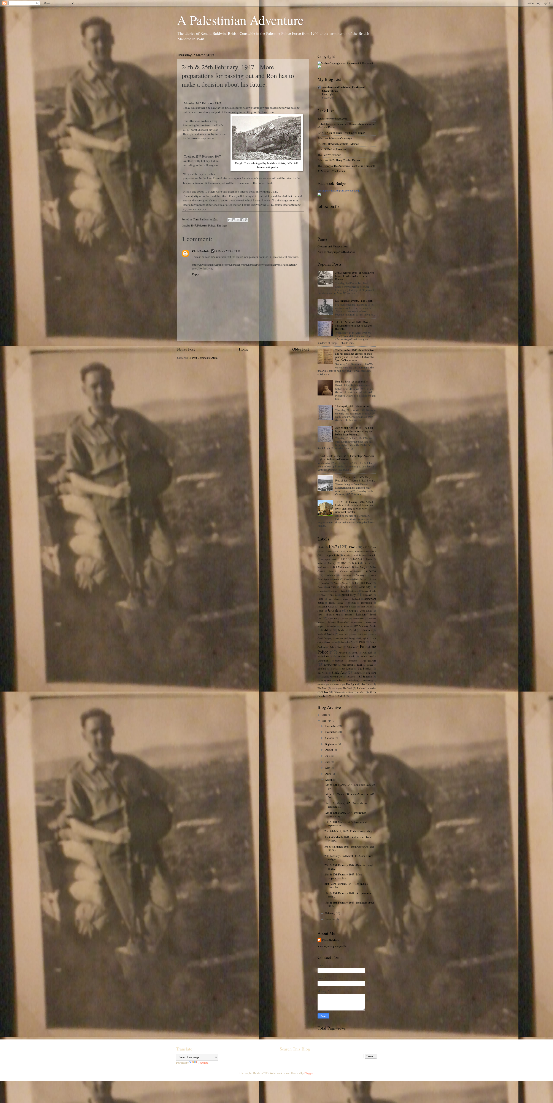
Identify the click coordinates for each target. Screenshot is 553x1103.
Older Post (300, 349)
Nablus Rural (347, 630)
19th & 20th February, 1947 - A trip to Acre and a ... (348, 894)
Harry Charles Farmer (338, 598)
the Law (366, 684)
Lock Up (332, 618)
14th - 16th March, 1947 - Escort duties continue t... (345, 804)
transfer (372, 688)
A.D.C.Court (369, 547)
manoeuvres (358, 618)
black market (323, 567)
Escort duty (364, 587)
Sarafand (322, 668)
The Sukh (347, 688)
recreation (369, 660)
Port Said (367, 652)
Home (243, 349)
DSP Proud (366, 583)
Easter (320, 586)
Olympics (363, 638)
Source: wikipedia (267, 167)
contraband (346, 575)
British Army (358, 567)
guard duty (348, 594)
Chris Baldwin (200, 251)
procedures (323, 656)
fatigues (354, 590)
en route (331, 586)
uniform (349, 692)
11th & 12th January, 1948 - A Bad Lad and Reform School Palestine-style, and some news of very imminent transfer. (354, 507)
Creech (347, 579)
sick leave (371, 672)
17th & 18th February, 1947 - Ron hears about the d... (349, 904)
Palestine (351, 647)
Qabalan (339, 660)
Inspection (366, 602)
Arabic (372, 555)
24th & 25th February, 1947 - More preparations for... (343, 876)
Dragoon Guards (341, 583)
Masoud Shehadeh (337, 622)
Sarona (334, 668)
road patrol (347, 664)
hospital (352, 602)
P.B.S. (362, 642)
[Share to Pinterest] (246, 220)
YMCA (341, 696)
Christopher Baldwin (328, 190)
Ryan (359, 664)
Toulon (360, 688)
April (328, 774)
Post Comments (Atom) (205, 358)
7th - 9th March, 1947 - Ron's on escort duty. (348, 831)
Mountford (331, 626)
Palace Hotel (336, 647)
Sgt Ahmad (347, 668)
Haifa (320, 598)
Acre (348, 551)
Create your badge (350, 190)
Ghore (323, 594)
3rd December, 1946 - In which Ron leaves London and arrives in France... (354, 276)
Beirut (355, 563)
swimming (368, 680)
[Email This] (229, 220)
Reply (195, 274)
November (331, 732)
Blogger (308, 1073)
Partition (342, 652)
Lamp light (327, 94)
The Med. (322, 688)
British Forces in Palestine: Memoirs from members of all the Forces (346, 125)
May (328, 768)
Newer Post (186, 349)
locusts (345, 618)
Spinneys (350, 676)
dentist (373, 579)
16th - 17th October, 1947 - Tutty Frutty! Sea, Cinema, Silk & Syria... (355, 478)
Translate (203, 1063)
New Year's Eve (359, 634)
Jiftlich (352, 610)
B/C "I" (345, 559)
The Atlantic (335, 684)
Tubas (324, 692)
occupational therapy (346, 638)
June (328, 762)
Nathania (367, 630)
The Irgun (222, 225)
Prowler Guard (346, 656)
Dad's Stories (360, 579)
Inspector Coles (326, 606)
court (337, 579)
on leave (332, 642)
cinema (371, 571)
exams (334, 590)
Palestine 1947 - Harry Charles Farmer (339, 160)
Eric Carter (347, 586)
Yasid (331, 696)
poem (355, 652)
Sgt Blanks (364, 668)
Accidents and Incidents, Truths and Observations (343, 89)
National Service (326, 634)
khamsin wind (333, 614)
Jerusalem (334, 610)
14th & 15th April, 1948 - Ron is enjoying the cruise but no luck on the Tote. (353, 325)
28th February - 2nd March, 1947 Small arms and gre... (348, 857)
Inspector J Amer (348, 606)
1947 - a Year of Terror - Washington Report (341, 133)
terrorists (321, 684)
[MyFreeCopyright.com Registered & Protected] (345, 63)
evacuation (322, 590)
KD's (320, 614)
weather (361, 692)
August (329, 750)
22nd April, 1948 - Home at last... (353, 406)
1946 (320, 547)
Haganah (367, 594)
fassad (344, 590)
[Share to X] (238, 220)
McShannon (356, 622)
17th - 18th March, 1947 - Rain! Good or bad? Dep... (349, 795)
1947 (193, 225)
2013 (325, 721)
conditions (330, 575)
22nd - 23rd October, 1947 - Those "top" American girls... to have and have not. (347, 457)
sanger (370, 664)
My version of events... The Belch (353, 301)
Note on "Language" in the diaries (336, 252)
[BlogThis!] (234, 220)
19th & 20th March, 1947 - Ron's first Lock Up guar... (349, 786)
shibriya (358, 672)
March (329, 780)
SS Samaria (365, 676)
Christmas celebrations (350, 571)
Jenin (320, 610)
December (331, 726)
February (330, 913)
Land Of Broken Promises (332, 149)
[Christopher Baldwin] (319, 195)
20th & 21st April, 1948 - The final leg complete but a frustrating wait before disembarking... (354, 431)
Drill (354, 583)
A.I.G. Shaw (326, 551)
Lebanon (360, 614)
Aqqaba (346, 555)
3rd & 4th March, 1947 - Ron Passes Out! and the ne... (349, 848)
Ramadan (352, 660)
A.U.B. (339, 551)
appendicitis (333, 555)
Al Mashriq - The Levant (331, 171)
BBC (343, 563)
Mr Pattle (345, 626)
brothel (332, 571)
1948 (352, 547)
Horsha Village (336, 602)
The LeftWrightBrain (329, 155)
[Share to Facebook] (242, 220)
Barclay (332, 563)
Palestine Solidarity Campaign (335, 138)
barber (320, 563)
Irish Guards (366, 606)
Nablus (326, 630)
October (330, 738)
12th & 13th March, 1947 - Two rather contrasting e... (345, 814)
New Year (343, 634)
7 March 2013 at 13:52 (228, 251)
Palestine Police (206, 225)
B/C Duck (357, 559)
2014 (325, 715)
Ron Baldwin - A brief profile (351, 381)
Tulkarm (338, 692)
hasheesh (356, 598)
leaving (348, 614)
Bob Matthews (340, 567)
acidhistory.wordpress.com (332, 118)
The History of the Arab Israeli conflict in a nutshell (346, 166)
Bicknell (368, 563)
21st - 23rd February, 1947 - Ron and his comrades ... (346, 885)
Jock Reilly (366, 610)
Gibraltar (334, 594)
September (331, 744)
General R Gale (368, 590)
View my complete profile (332, 946)
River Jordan (330, 664)
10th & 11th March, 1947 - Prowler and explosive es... (345, 823)
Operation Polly (348, 642)
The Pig (335, 688)
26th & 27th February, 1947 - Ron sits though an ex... (348, 866)
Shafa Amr (339, 672)
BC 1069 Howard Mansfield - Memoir (338, 144)
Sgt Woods (322, 672)
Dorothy (325, 583)
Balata (369, 559)
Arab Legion (359, 555)
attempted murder (329, 559)
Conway (360, 575)
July (328, 756)
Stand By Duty (324, 680)
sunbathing (353, 680)
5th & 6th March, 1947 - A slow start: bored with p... (348, 838)
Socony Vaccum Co (331, 676)
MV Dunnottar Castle (365, 626)
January (329, 919)
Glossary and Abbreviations (333, 246)
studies (339, 680)
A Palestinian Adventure (240, 20)
